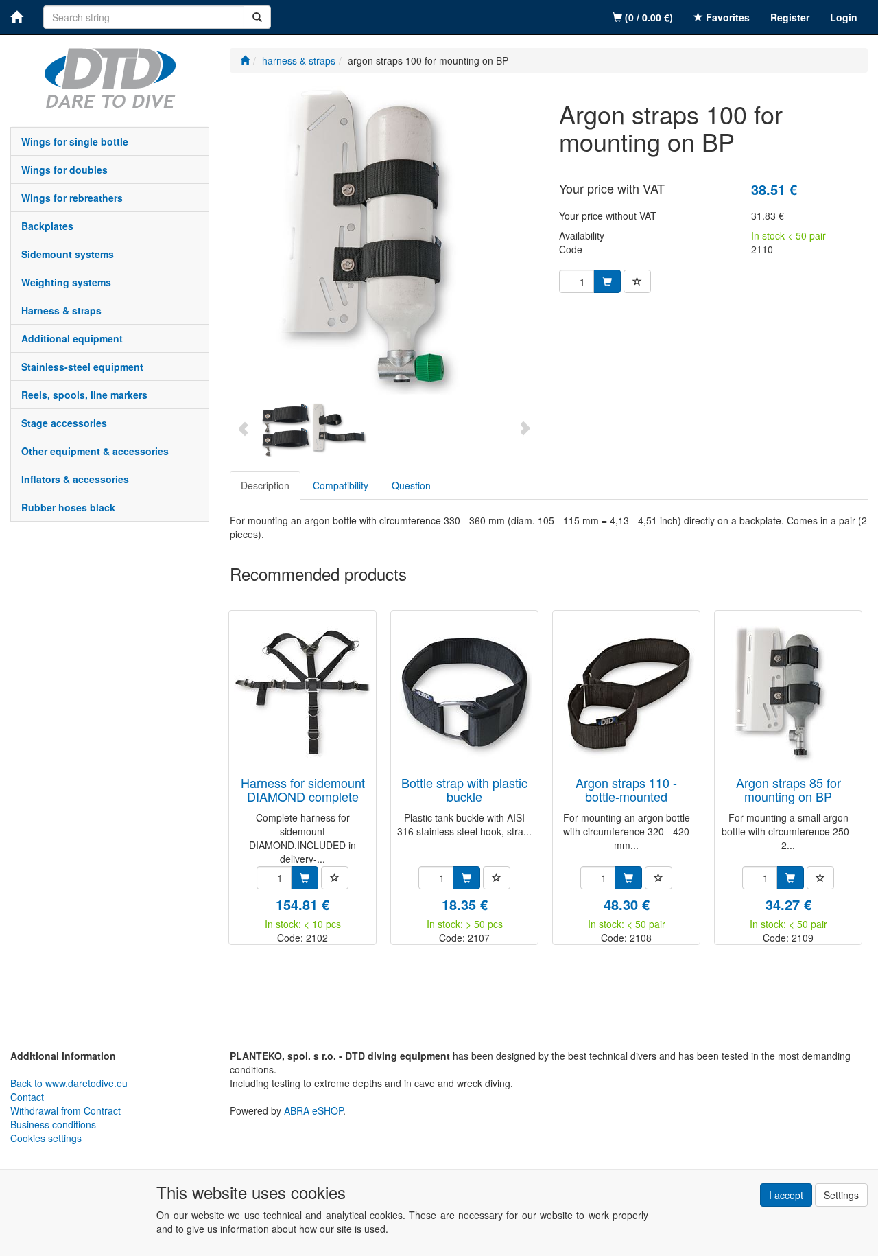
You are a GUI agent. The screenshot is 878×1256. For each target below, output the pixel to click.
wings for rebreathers (72, 198)
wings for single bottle (74, 141)
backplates (47, 226)
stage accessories (64, 423)
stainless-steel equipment (82, 366)
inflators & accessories (75, 479)
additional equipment (72, 338)
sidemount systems (67, 254)
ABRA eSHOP (313, 1110)
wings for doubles (64, 169)
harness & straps (61, 310)
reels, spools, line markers (84, 395)
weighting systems (66, 282)
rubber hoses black (68, 507)
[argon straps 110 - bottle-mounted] (626, 694)
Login (843, 17)
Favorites (726, 17)
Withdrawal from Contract (65, 1110)
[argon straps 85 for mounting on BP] (788, 694)
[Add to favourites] (637, 281)
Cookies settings (46, 1138)
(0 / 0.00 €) (647, 17)
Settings (841, 1195)
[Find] (257, 17)
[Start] (245, 60)
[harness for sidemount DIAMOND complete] (302, 694)
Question (411, 485)
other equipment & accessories (95, 451)
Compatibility (340, 485)
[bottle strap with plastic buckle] (464, 694)
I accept (786, 1195)
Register (789, 17)
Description (265, 485)
